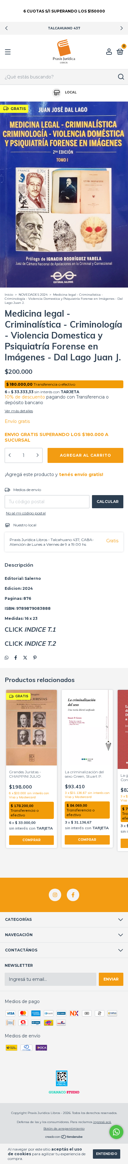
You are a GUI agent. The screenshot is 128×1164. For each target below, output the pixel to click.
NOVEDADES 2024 (33, 295)
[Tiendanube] (64, 1137)
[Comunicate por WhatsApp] (116, 1132)
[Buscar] (121, 77)
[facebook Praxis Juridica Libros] (73, 895)
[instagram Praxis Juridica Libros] (55, 895)
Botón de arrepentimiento (64, 1128)
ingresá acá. (102, 1122)
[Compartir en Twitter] (25, 657)
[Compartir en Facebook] (15, 657)
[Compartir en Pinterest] (35, 657)
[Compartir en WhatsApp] (6, 657)
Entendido (106, 1154)
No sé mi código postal (26, 513)
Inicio (9, 295)
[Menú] (9, 52)
